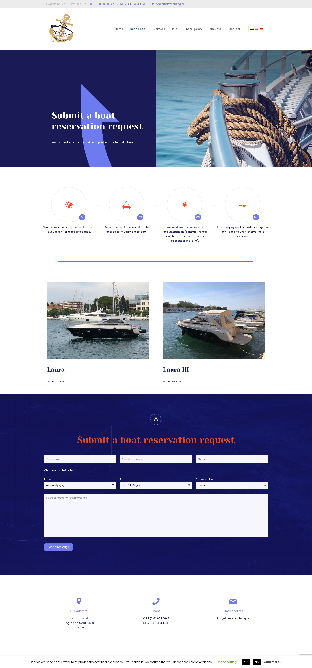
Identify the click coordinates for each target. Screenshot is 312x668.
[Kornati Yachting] (62, 29)
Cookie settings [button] (227, 662)
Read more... (272, 662)
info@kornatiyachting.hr (168, 4)
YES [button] (246, 662)
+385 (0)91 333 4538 (133, 4)
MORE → (175, 381)
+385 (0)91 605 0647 (100, 4)
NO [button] (257, 662)
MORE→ (58, 381)
